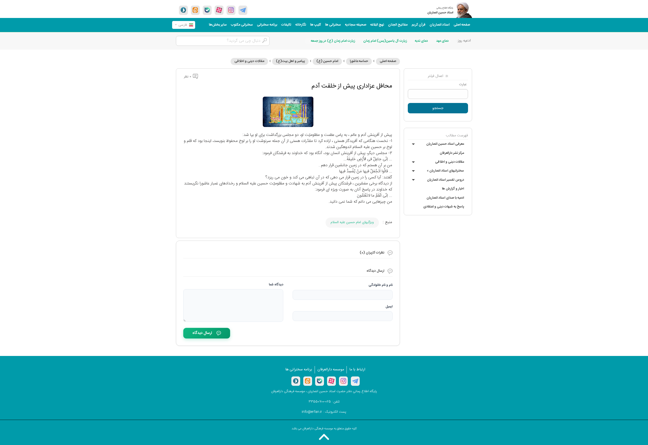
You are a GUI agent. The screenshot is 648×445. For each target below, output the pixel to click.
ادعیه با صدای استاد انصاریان (445, 198)
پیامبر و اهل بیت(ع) (290, 61)
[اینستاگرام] (343, 381)
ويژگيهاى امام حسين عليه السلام (352, 222)
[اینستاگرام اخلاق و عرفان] (231, 10)
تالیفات (286, 25)
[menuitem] (462, 25)
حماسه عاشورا (359, 61)
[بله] (207, 10)
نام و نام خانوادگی (381, 285)
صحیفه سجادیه (355, 25)
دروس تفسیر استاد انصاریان (445, 180)
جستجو (437, 108)
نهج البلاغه (377, 25)
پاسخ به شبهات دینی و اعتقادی (443, 206)
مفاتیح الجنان (398, 25)
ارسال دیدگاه (202, 333)
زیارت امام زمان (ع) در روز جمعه (333, 41)
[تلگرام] (242, 10)
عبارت (463, 84)
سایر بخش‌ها (218, 25)
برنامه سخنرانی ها (298, 370)
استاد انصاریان (440, 25)
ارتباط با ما (357, 370)
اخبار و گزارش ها (453, 189)
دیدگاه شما (276, 284)
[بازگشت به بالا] (324, 437)
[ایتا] (195, 10)
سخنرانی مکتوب (242, 25)
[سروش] (183, 10)
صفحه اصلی (462, 25)
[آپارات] (219, 10)
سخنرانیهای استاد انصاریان (445, 171)
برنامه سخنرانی (267, 25)
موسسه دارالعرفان (330, 370)
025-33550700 (320, 402)
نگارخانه (300, 25)
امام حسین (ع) (327, 61)
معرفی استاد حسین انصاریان (445, 144)
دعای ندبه (421, 41)
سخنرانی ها (333, 25)
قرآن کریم (419, 25)
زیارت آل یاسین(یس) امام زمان (385, 41)
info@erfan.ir (312, 412)
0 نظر (188, 76)
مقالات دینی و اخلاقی (449, 162)
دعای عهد (442, 41)
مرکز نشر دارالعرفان (452, 153)
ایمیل (389, 306)
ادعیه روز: (464, 41)
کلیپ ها (315, 25)
